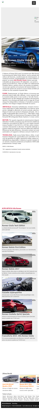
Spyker (21, 400)
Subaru (32, 400)
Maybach (10, 398)
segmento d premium (11, 149)
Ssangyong (26, 400)
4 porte (19, 149)
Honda (15, 397)
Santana (5, 400)
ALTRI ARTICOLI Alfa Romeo (11, 208)
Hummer (20, 397)
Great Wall (9, 397)
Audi (26, 396)
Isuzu (33, 397)
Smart (16, 400)
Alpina (15, 396)
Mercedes (20, 398)
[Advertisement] (19, 176)
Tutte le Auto (7, 394)
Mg (24, 398)
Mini (27, 398)
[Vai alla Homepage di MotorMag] (3, 2)
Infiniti (29, 397)
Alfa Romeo (10, 146)
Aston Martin (21, 396)
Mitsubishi (31, 398)
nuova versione (26, 149)
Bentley (30, 396)
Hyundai (25, 397)
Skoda (12, 400)
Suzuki (36, 400)
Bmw (34, 396)
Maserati (5, 398)
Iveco (36, 397)
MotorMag (14, 403)
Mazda (15, 398)
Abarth (4, 396)
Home (4, 55)
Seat (9, 400)
